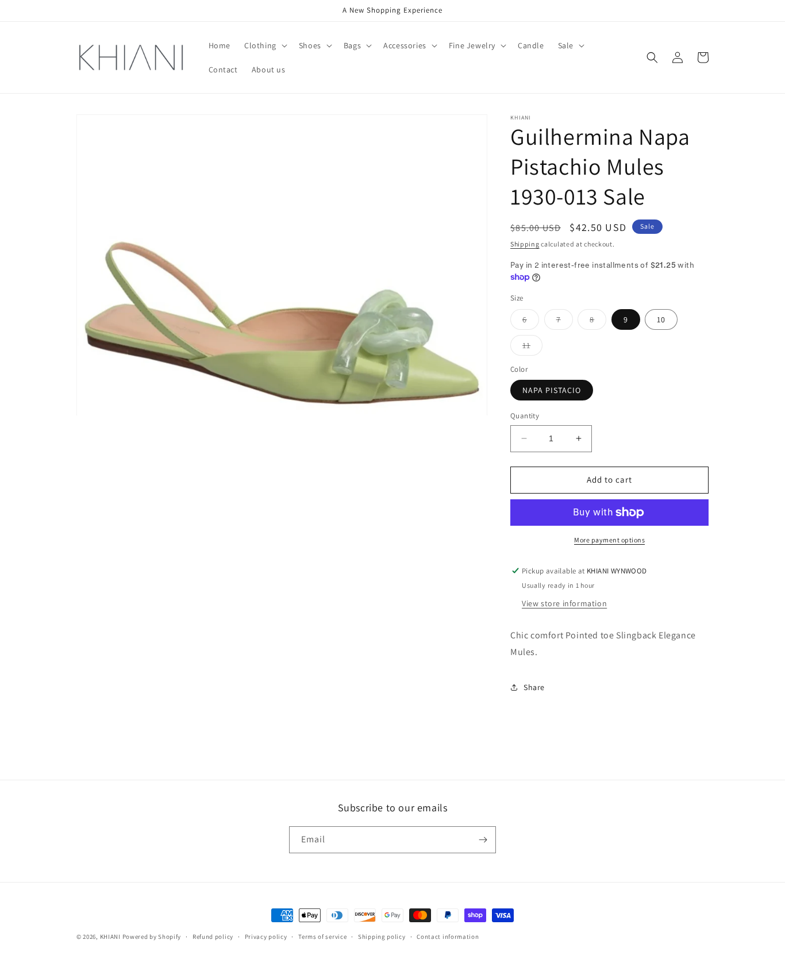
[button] (264, 45)
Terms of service (322, 937)
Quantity (524, 416)
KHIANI (111, 937)
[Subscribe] (482, 839)
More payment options (609, 540)
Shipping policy (382, 937)
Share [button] (534, 687)
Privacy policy (266, 937)
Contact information (448, 937)
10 (661, 319)
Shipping (525, 244)
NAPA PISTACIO (551, 390)
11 (532, 348)
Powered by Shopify (152, 937)
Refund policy (213, 937)
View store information (564, 603)
